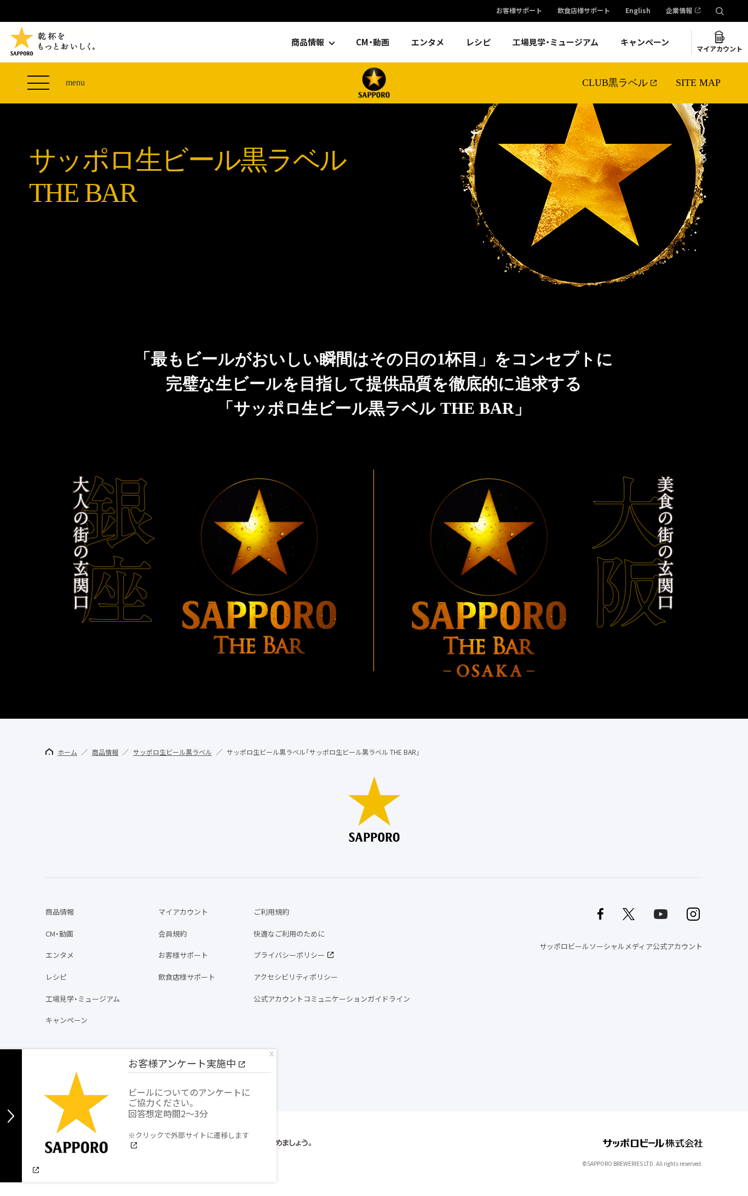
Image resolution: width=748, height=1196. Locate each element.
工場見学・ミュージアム (556, 42)
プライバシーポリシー (289, 955)
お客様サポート (519, 11)
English (638, 11)
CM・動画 (372, 42)
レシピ (478, 42)
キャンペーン (644, 42)
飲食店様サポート (583, 11)
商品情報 (307, 42)
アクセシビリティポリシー (296, 977)
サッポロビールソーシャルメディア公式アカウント (621, 946)
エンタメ (427, 42)
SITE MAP (698, 82)
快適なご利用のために (289, 933)
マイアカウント (720, 49)
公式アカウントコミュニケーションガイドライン (332, 998)
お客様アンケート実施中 (182, 1063)
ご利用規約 (271, 911)
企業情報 (679, 11)
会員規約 (172, 933)
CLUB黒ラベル (615, 82)
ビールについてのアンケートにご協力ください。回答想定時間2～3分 (189, 1112)
